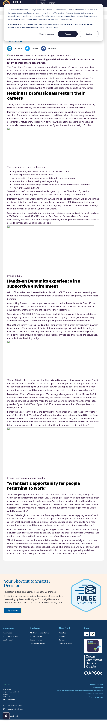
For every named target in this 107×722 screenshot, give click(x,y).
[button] (15, 48)
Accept (68, 34)
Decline (89, 34)
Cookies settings (46, 34)
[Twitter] (92, 634)
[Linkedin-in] (86, 634)
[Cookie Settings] (6, 715)
